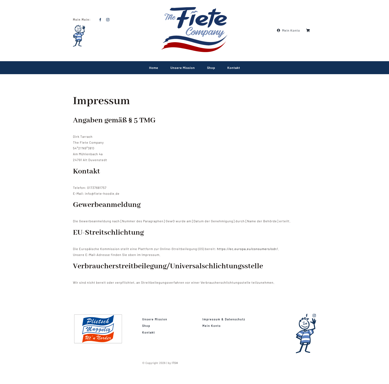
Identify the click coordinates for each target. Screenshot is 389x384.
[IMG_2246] (99, 315)
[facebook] (100, 19)
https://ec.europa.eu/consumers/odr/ (247, 249)
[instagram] (108, 19)
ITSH (175, 363)
